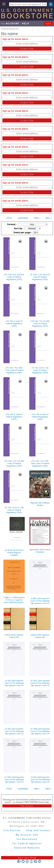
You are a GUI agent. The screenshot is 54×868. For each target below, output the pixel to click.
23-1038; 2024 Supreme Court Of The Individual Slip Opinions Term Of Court (40, 731)
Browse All (13, 28)
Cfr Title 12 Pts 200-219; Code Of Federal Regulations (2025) (40, 277)
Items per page (22, 232)
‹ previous (22, 217)
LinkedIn (39, 861)
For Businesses (27, 839)
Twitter (23, 861)
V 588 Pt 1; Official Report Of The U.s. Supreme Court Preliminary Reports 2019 (14, 600)
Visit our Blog (27, 857)
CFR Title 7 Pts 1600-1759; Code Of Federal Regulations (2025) (14, 370)
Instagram (27, 861)
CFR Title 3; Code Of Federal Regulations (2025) (14, 416)
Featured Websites (27, 847)
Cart (48, 23)
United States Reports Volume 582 (40, 636)
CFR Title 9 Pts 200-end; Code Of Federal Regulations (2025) (14, 277)
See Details (27, 806)
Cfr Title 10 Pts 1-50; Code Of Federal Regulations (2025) (40, 370)
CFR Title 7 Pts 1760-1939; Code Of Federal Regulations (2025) (40, 463)
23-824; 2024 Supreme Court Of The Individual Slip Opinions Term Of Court (40, 779)
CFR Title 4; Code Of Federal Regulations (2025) (40, 416)
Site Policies (12, 830)
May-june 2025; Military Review (39, 504)
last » (48, 217)
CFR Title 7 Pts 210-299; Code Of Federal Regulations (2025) (14, 463)
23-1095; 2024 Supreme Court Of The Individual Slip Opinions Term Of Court (14, 779)
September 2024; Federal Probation (40, 550)
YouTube (31, 861)
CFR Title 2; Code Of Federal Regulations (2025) (14, 323)
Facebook (18, 861)
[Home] (27, 17)
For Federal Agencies (27, 843)
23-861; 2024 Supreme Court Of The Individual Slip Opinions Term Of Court (40, 600)
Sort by (18, 228)
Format (11, 224)
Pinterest (35, 861)
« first (9, 217)
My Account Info (27, 834)
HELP (25, 23)
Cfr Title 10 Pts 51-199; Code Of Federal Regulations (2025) (14, 510)
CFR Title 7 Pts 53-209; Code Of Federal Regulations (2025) (40, 323)
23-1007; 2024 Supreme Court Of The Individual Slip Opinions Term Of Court (40, 683)
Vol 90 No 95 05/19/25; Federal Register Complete (14, 552)
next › (37, 217)
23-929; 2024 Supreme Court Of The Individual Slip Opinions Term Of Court (14, 683)
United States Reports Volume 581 (14, 636)
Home (4, 28)
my (10, 23)
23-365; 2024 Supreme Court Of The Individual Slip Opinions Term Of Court (14, 731)
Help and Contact (38, 830)
